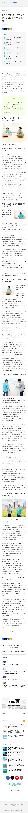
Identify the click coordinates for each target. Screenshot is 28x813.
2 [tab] (13, 710)
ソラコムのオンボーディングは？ (14, 53)
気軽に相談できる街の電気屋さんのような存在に (14, 43)
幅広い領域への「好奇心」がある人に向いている (14, 57)
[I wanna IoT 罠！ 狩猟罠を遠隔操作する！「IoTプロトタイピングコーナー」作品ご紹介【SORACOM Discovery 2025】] (5, 759)
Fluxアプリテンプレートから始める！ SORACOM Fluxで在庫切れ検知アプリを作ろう (16, 770)
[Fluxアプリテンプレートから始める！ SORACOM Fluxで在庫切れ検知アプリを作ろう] (5, 770)
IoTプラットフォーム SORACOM (12, 804)
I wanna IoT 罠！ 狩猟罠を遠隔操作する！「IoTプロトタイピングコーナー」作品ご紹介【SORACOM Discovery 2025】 (16, 759)
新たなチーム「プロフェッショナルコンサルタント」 (14, 62)
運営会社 (22, 804)
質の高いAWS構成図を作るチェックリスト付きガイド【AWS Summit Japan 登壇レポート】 (16, 748)
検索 (24, 713)
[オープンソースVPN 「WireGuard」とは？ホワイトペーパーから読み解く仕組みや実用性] (5, 754)
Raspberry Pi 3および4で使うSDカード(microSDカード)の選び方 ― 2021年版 (16, 765)
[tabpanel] (14, 702)
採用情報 (15, 805)
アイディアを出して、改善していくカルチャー (14, 49)
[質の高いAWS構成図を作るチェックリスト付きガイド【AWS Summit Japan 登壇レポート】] (5, 748)
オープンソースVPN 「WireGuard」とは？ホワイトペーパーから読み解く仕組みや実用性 (16, 754)
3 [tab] (15, 710)
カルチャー (5, 25)
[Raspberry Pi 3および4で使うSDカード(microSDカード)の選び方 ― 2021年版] (5, 765)
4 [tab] (17, 710)
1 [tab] (11, 710)
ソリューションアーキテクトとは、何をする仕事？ (14, 38)
